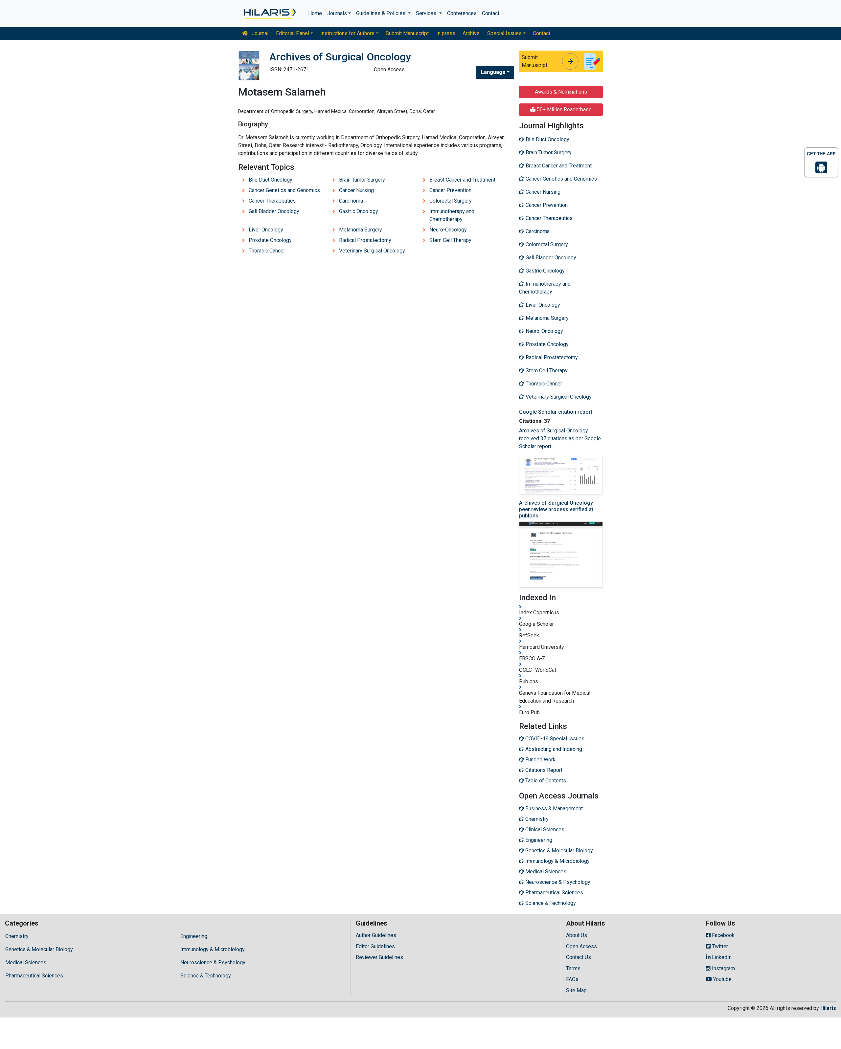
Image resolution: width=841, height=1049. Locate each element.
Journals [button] (337, 13)
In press (445, 33)
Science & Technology (205, 976)
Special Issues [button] (504, 33)
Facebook (723, 935)
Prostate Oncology (270, 240)
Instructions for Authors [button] (347, 33)
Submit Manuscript (407, 33)
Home (315, 13)
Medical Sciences (25, 962)
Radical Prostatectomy (365, 240)
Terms (573, 968)
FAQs (572, 979)
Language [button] (493, 72)
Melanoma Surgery (360, 230)
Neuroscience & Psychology (212, 962)
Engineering (193, 936)
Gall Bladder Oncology (274, 211)
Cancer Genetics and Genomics (284, 190)
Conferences (462, 13)
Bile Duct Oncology (270, 180)
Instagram (723, 968)
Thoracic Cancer (267, 251)
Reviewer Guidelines (379, 957)
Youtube (722, 979)
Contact (490, 13)
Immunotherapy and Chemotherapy (451, 215)
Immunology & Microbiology (212, 949)
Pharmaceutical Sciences (34, 976)
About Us (576, 935)
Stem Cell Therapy (450, 240)
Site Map (576, 990)
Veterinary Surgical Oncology (372, 251)
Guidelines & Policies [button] (381, 13)
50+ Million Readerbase (563, 109)
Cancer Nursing (356, 190)
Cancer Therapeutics (272, 201)
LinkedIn (721, 957)
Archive (471, 33)
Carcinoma (351, 201)
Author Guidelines (376, 935)
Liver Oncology (266, 230)
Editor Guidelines (375, 946)
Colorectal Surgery (450, 201)
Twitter (719, 946)
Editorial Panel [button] (292, 33)
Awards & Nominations (561, 92)
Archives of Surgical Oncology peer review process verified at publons (556, 509)
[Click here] (269, 13)
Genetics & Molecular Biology (39, 949)
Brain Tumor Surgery (362, 180)
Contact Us (578, 957)
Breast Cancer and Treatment (462, 180)
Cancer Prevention (450, 190)
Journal (259, 33)
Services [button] (427, 13)
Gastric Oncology (358, 211)
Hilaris (828, 1008)
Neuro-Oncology (448, 230)
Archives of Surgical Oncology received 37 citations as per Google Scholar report (560, 438)
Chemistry (17, 936)
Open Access (581, 946)
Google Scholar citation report (555, 412)
